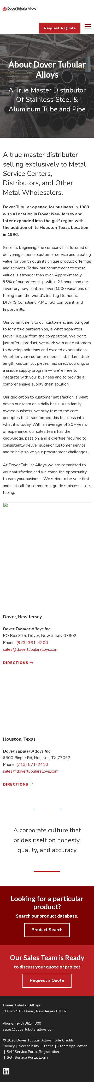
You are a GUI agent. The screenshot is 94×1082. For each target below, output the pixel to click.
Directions (15, 662)
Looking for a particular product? (47, 902)
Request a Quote (47, 980)
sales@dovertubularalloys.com (30, 649)
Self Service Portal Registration (33, 1051)
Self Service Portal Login (27, 1057)
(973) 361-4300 (32, 643)
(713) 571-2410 (32, 764)
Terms (48, 1046)
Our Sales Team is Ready (47, 957)
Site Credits (64, 1040)
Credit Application (72, 1046)
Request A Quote (60, 28)
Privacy (9, 1046)
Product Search (47, 930)
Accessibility (29, 1046)
